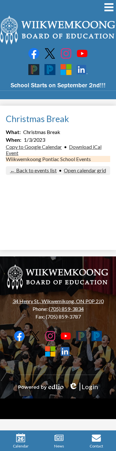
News (59, 446)
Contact (96, 446)
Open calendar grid (85, 170)
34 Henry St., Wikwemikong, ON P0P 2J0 (58, 301)
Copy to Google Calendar (34, 147)
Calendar (21, 446)
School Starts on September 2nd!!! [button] (58, 85)
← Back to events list (33, 170)
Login (83, 387)
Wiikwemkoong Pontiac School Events (48, 159)
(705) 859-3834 (66, 309)
